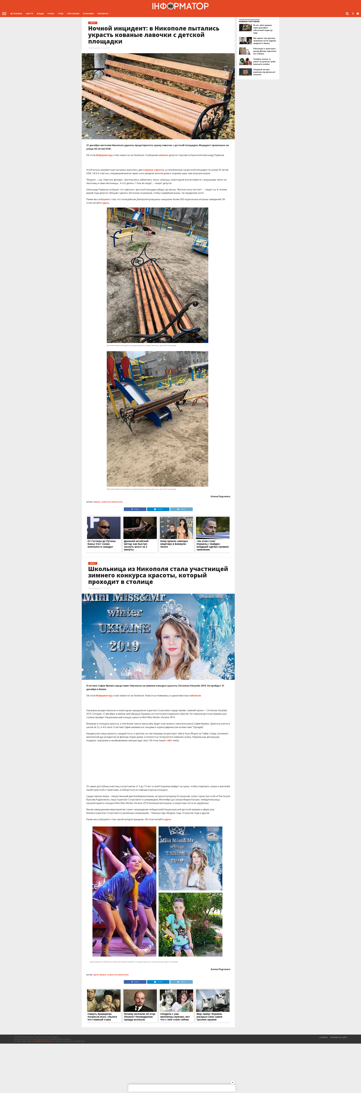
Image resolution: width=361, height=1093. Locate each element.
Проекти (103, 13)
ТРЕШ (60, 13)
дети (96, 975)
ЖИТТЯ (29, 13)
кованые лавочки (153, 169)
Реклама (89, 13)
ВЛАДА (40, 13)
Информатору (104, 155)
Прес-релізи (73, 13)
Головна (17, 13)
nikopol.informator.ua (43, 1041)
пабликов (195, 695)
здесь (105, 202)
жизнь (96, 502)
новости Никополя (112, 502)
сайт (169, 740)
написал (163, 155)
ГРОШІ (51, 13)
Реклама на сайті (338, 1037)
